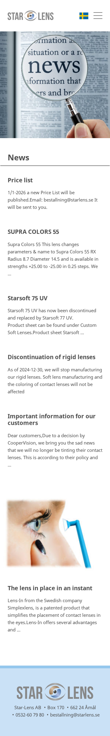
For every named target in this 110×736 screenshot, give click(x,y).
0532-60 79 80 (30, 715)
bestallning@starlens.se (75, 715)
